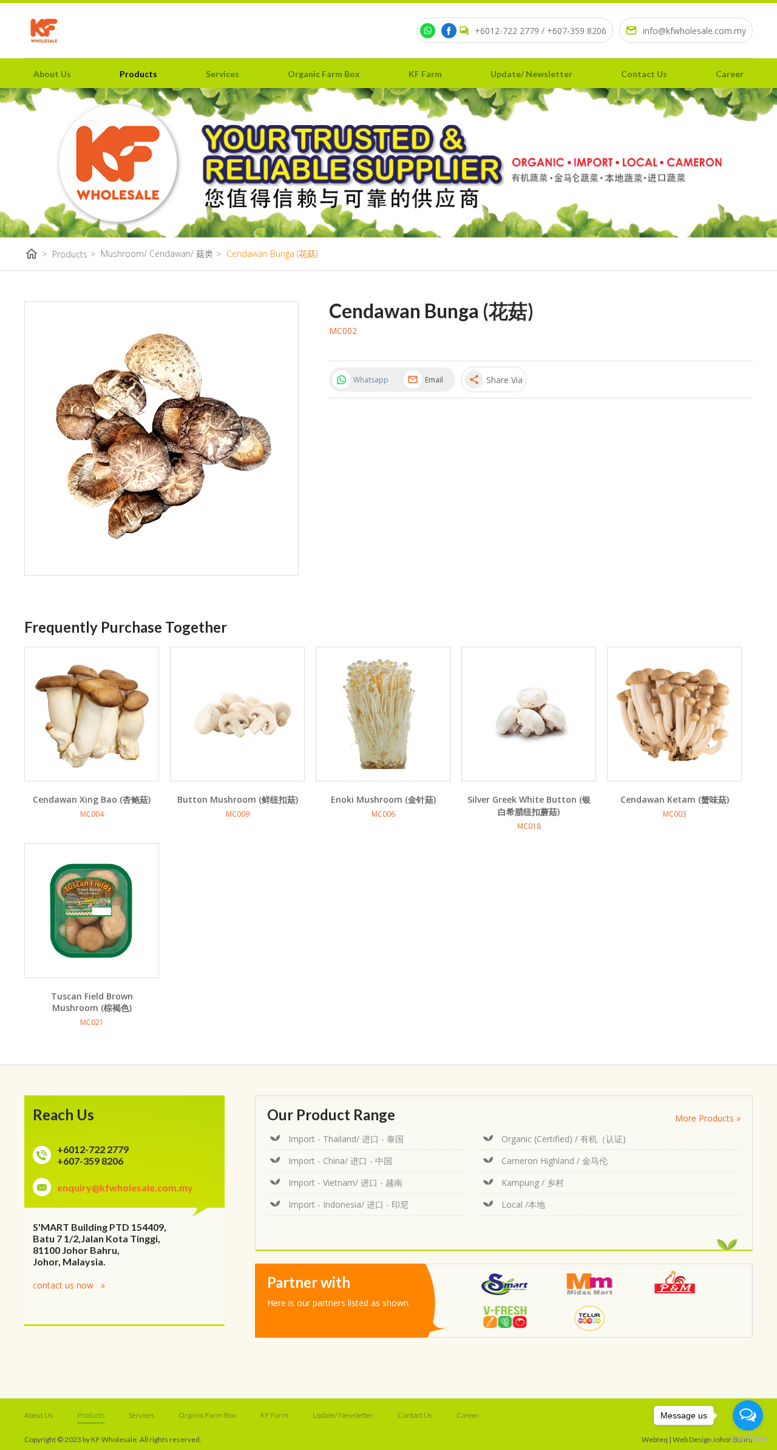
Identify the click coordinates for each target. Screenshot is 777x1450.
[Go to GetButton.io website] (747, 1438)
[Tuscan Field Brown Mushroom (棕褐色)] (91, 911)
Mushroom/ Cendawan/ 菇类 (161, 254)
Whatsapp (370, 380)
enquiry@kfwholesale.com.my (125, 1187)
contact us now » (69, 1285)
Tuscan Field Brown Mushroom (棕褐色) (92, 1001)
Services (222, 74)
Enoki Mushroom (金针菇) (383, 799)
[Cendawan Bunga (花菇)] (161, 438)
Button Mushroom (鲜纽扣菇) (237, 799)
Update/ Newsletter (531, 74)
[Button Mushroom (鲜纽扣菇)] (237, 714)
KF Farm (425, 74)
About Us (52, 74)
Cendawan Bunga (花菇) (271, 253)
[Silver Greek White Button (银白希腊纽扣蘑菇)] (528, 714)
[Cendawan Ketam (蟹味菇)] (674, 714)
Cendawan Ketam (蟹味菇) (674, 799)
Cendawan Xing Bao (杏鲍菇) (92, 799)
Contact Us (644, 74)
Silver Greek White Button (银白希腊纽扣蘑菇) (529, 805)
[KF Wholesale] (44, 30)
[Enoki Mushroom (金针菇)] (383, 714)
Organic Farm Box (324, 74)
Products (138, 74)
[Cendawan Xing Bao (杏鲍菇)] (91, 714)
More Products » (708, 1118)
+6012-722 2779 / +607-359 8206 (540, 30)
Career (730, 74)
